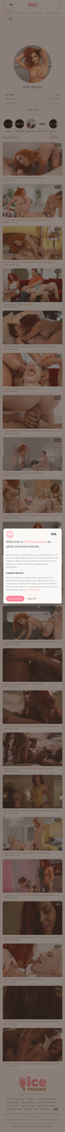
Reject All (32, 598)
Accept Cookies (15, 598)
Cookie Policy (33, 589)
